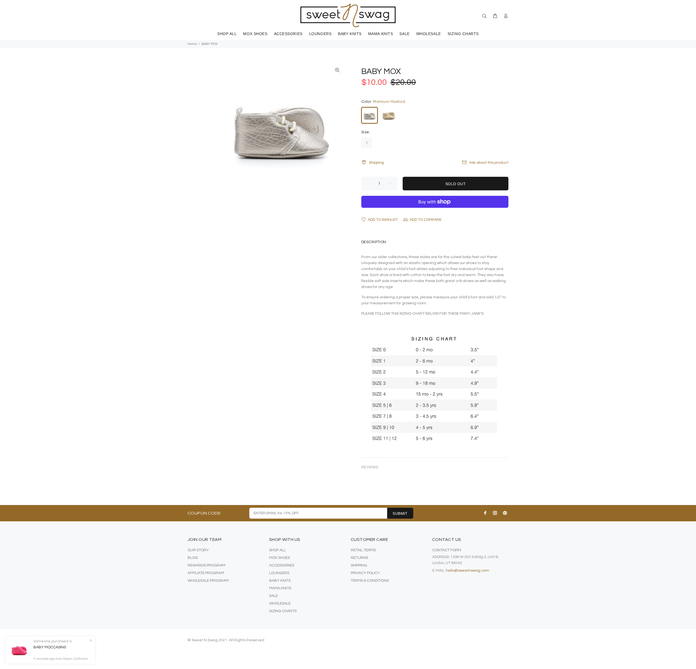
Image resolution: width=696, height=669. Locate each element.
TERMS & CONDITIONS (370, 581)
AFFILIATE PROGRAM (206, 573)
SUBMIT (400, 513)
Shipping (376, 163)
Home (192, 44)
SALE (273, 596)
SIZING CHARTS (283, 611)
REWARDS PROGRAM (206, 565)
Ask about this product (488, 163)
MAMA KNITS (280, 588)
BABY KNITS (280, 581)
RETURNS (359, 558)
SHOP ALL (277, 550)
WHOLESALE (280, 603)
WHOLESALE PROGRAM (208, 581)
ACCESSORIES (281, 565)
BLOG (193, 558)
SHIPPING (359, 565)
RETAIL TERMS (363, 550)
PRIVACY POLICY (365, 573)
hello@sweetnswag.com (467, 570)
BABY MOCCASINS (49, 647)
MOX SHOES (279, 558)
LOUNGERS (279, 573)
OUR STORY (198, 550)
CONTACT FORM (446, 550)
